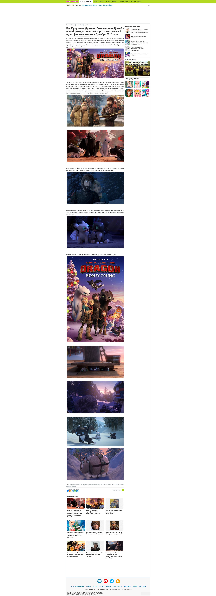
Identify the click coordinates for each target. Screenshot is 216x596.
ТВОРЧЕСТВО (123, 2)
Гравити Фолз (107, 5)
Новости (78, 5)
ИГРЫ (102, 2)
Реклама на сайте (115, 589)
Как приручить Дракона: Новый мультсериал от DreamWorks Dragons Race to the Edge (114, 555)
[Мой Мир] (77, 491)
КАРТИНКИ (70, 5)
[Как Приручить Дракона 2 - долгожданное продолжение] (114, 503)
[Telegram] (73, 491)
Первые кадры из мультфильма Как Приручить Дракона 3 (93, 511)
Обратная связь (90, 589)
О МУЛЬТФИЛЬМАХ (86, 2)
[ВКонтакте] (68, 491)
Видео (95, 5)
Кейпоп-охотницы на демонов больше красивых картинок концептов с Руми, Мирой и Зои (139, 31)
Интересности (87, 5)
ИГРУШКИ (132, 2)
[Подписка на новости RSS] (118, 581)
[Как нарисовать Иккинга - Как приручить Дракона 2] (95, 525)
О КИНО (96, 2)
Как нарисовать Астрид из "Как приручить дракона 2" (114, 533)
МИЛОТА (114, 2)
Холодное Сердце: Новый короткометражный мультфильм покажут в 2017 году (75, 535)
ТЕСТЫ (107, 2)
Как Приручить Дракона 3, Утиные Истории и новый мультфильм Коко (75, 554)
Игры (100, 5)
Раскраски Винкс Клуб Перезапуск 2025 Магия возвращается (137, 49)
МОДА (139, 2)
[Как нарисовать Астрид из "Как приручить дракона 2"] (114, 525)
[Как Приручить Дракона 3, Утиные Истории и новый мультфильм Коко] (76, 546)
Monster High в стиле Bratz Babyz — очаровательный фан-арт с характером (139, 43)
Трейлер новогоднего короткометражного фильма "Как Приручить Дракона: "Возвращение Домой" (74, 513)
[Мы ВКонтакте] (99, 581)
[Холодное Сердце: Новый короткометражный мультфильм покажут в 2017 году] (76, 525)
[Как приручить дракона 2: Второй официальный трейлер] (95, 546)
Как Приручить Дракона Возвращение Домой (91, 484)
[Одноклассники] (70, 491)
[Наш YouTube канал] (106, 581)
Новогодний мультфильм (109, 484)
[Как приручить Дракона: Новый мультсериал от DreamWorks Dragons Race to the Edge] (114, 546)
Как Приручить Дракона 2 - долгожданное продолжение (114, 511)
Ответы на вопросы (102, 589)
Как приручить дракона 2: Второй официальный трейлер (94, 554)
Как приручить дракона (74, 484)
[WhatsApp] (75, 491)
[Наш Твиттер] (112, 581)
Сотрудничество (127, 589)
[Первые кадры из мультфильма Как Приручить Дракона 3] (95, 503)
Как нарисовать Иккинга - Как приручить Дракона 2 (94, 533)
